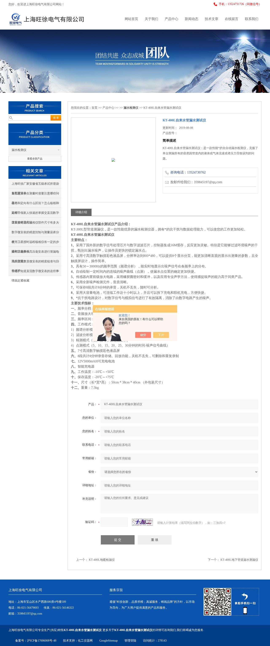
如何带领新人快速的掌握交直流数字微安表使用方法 (35, 214)
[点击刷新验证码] (142, 522)
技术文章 (211, 19)
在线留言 (231, 19)
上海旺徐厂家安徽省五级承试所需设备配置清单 (35, 185)
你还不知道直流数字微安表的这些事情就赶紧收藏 (35, 273)
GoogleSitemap (108, 640)
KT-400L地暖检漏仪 (102, 559)
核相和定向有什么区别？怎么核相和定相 (35, 205)
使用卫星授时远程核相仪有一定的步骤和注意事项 (35, 243)
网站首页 (131, 19)
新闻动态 (191, 19)
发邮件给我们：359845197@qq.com (196, 182)
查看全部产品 (34, 158)
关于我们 (151, 19)
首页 (94, 107)
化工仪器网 (85, 640)
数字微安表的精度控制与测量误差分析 (35, 234)
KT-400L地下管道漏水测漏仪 (239, 559)
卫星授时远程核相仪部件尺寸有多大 (35, 222)
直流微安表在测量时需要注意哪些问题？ (35, 195)
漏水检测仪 (19, 150)
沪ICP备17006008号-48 (41, 640)
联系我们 (251, 19)
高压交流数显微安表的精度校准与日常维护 (35, 263)
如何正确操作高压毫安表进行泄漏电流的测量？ (35, 253)
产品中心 (171, 19)
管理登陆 (130, 640)
